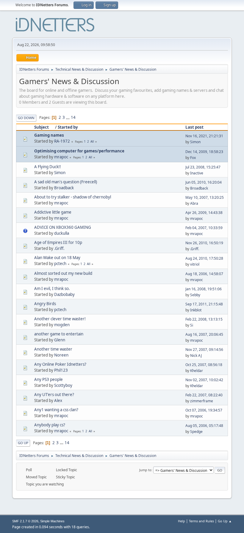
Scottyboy (63, 385)
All (92, 141)
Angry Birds (45, 303)
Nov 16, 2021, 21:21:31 (204, 135)
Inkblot (195, 310)
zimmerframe (201, 400)
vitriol (194, 264)
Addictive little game (52, 212)
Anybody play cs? (49, 425)
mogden (62, 324)
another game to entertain (58, 334)
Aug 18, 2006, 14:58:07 (204, 273)
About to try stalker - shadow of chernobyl (72, 197)
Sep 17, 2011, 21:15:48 (204, 304)
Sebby (195, 294)
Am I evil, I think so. (52, 288)
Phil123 (61, 370)
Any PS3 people (48, 379)
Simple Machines (52, 521)
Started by (68, 127)
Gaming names (49, 135)
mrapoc (61, 157)
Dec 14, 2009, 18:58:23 (204, 151)
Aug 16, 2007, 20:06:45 (204, 334)
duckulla (61, 233)
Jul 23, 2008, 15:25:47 (202, 167)
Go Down (26, 118)
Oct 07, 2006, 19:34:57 (203, 410)
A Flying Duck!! (47, 166)
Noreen (61, 355)
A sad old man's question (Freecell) (65, 181)
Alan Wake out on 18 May (57, 257)
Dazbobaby (64, 294)
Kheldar (196, 370)
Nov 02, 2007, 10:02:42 (204, 379)
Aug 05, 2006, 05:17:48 (204, 425)
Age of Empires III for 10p (58, 242)
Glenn (59, 340)
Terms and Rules (201, 521)
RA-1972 (62, 141)
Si (191, 325)
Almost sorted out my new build (63, 273)
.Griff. (59, 248)
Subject (41, 127)
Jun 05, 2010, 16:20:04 (203, 182)
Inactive (196, 173)
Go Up (23, 443)
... (68, 117)
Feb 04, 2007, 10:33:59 (204, 227)
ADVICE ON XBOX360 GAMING (62, 227)
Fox (193, 157)
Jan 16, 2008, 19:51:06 (203, 288)
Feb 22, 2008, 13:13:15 (204, 319)
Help (181, 521)
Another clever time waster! (60, 318)
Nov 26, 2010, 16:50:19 (204, 242)
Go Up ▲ (225, 521)
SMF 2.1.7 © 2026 (25, 521)
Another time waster (53, 349)
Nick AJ (196, 355)
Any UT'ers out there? (54, 394)
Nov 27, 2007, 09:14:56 (204, 349)
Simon (195, 141)
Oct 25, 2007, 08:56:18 (203, 364)
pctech (60, 263)
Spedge (196, 431)
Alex (58, 400)
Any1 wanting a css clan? (56, 409)
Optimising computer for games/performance (79, 151)
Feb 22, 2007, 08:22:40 (204, 395)
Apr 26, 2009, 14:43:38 (204, 212)
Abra (194, 203)
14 (73, 117)
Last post (194, 127)
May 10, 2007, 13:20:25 (204, 197)
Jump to (145, 470)
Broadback (64, 187)
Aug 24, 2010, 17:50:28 (204, 258)
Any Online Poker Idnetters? (60, 364)
